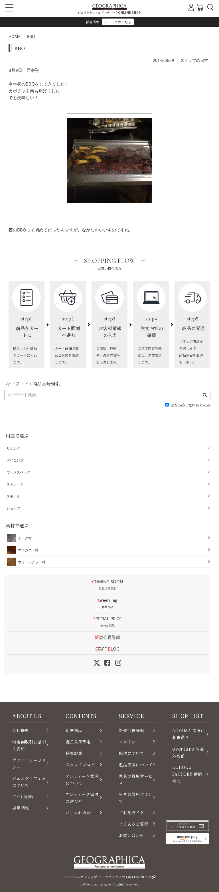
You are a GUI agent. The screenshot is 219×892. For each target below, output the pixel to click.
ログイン (127, 742)
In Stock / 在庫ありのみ (190, 405)
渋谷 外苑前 (188, 752)
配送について (131, 753)
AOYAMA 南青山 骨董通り (188, 734)
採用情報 (20, 808)
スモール (13, 496)
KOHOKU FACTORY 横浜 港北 (187, 774)
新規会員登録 (107, 637)
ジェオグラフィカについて (29, 781)
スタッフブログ (80, 764)
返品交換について (136, 764)
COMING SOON (107, 584)
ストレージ (15, 484)
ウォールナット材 (31, 562)
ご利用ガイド (131, 812)
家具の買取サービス (136, 779)
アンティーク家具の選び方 (82, 797)
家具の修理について (136, 797)
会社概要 (20, 730)
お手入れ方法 (78, 812)
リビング (13, 448)
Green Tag (107, 603)
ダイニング (15, 460)
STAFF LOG (107, 649)
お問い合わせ (131, 835)
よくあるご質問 (134, 824)
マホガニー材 (28, 550)
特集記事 (74, 753)
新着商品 (74, 730)
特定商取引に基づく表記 (29, 745)
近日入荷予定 (78, 742)
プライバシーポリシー (29, 763)
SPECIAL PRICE (107, 621)
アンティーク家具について (82, 779)
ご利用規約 (22, 796)
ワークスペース (19, 472)
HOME (15, 36)
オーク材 (25, 538)
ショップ (13, 508)
